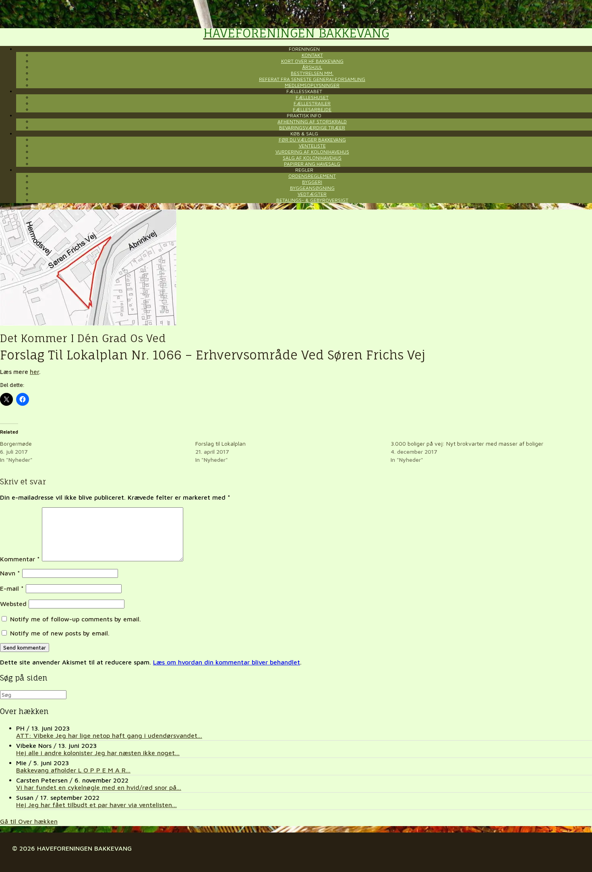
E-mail (12, 588)
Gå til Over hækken (29, 821)
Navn (10, 573)
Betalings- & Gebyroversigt (312, 200)
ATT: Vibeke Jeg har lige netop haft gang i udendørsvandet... (109, 735)
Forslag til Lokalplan (220, 443)
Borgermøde (16, 443)
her (34, 371)
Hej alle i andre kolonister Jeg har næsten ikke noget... (98, 752)
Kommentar (20, 559)
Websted (13, 603)
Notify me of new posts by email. (60, 633)
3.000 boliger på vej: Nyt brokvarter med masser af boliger (467, 443)
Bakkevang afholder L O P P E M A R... (73, 770)
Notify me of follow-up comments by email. (75, 619)
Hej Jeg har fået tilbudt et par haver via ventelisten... (96, 804)
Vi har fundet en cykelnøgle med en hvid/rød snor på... (98, 787)
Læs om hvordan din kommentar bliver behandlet (226, 662)
